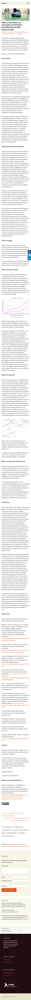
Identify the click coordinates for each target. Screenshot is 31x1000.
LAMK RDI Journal (11, 34)
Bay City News (6, 975)
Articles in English (14, 32)
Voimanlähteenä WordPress (8, 996)
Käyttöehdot (6, 959)
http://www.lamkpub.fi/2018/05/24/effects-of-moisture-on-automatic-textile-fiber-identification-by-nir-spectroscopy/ (15, 797)
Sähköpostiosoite (7, 881)
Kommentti (5, 866)
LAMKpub (20, 34)
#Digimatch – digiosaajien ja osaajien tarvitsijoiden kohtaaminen (17, 819)
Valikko (4, 3)
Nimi (3, 877)
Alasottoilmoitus (7, 962)
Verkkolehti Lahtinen (8, 972)
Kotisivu (4, 886)
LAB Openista (24, 919)
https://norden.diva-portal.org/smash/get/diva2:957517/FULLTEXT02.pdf (15, 705)
